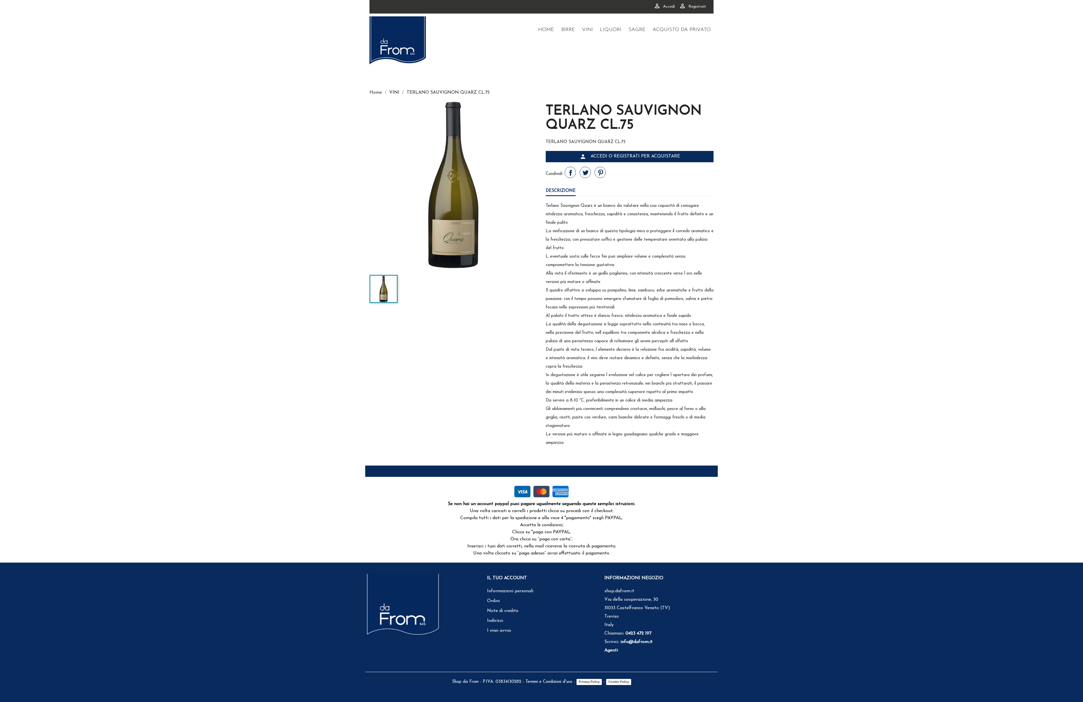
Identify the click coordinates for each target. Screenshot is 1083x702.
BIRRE (568, 29)
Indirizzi (495, 620)
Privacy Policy (589, 682)
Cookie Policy (618, 682)
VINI (587, 29)
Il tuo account (507, 578)
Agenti (611, 650)
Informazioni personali (510, 591)
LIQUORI (610, 29)
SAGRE (637, 29)
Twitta (585, 172)
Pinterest (600, 172)
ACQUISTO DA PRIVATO (682, 29)
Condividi (570, 172)
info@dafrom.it (636, 642)
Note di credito (502, 611)
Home (546, 29)
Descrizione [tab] (561, 191)
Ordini (493, 601)
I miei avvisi (499, 630)
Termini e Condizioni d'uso (548, 682)
